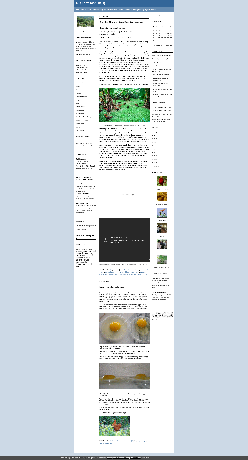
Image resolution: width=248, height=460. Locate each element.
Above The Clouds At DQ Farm (161, 55)
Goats (77, 103)
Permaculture (80, 113)
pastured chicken (110, 272)
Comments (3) (128, 441)
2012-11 (154, 159)
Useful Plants (80, 123)
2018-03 (154, 135)
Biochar (78, 86)
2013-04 (154, 149)
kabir (141, 274)
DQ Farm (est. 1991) (90, 3)
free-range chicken (123, 272)
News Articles (80, 110)
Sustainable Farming (82, 120)
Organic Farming (84, 253)
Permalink (123, 270)
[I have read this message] (245, 458)
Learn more (145, 458)
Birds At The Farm (162, 189)
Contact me (162, 16)
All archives (155, 166)
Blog (77, 89)
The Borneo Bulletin (83, 67)
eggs (101, 443)
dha (116, 274)
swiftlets (87, 258)
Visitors (78, 127)
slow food (92, 251)
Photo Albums (157, 172)
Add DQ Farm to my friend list (162, 45)
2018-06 (154, 132)
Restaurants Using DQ (162, 204)
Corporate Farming (81, 96)
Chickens (79, 93)
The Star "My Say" (82, 72)
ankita (154, 114)
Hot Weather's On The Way (160, 74)
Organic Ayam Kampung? (160, 59)
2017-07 (154, 139)
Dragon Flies (80, 100)
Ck (153, 107)
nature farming (82, 255)
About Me (86, 32)
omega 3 (111, 274)
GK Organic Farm (82, 203)
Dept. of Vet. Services (83, 70)
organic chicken (134, 272)
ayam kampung (123, 274)
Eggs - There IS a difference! (112, 287)
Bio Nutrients (80, 83)
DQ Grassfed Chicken (83, 54)
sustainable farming (84, 249)
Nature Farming (80, 107)
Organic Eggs (156, 62)
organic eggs (81, 251)
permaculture (82, 260)
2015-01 (154, 142)
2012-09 (154, 163)
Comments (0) (132, 270)
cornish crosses (134, 274)
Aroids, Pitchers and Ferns (162, 267)
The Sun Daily (81, 65)
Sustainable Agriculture (81, 263)
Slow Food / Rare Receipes (84, 117)
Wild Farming (80, 130)
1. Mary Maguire (81, 230)
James (154, 119)
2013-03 (154, 152)
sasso (145, 274)
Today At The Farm (158, 66)
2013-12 (154, 146)
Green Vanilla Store (83, 193)
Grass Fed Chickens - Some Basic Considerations (121, 22)
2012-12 (154, 156)
